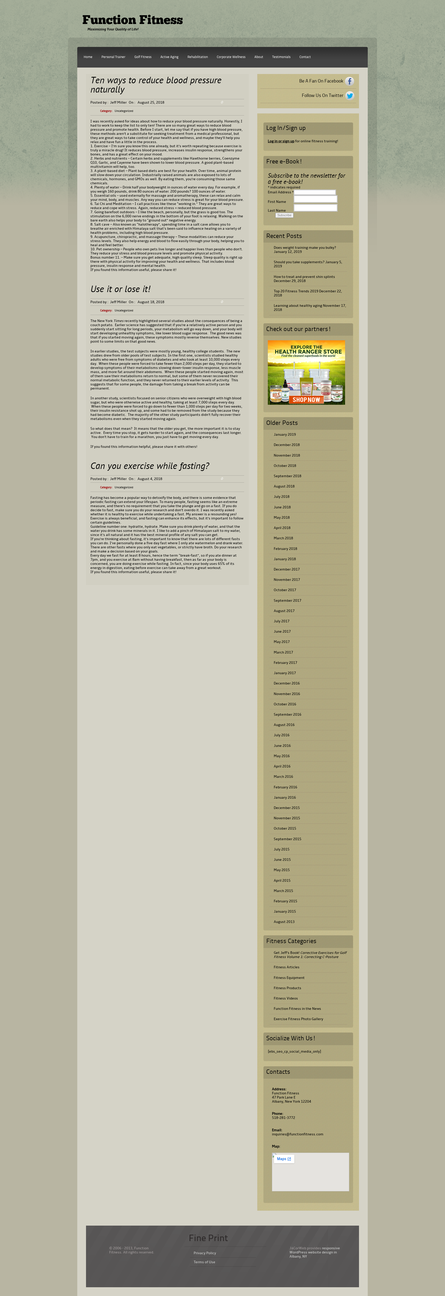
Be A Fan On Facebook (321, 81)
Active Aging (169, 57)
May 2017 (282, 642)
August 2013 (284, 922)
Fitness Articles (286, 967)
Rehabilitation (197, 57)
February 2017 (285, 663)
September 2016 (287, 714)
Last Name (277, 210)
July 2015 (281, 849)
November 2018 (287, 455)
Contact (305, 57)
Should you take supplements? (299, 262)
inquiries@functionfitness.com (297, 1134)
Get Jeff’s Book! (310, 955)
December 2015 (287, 808)
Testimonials (281, 57)
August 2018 (284, 486)
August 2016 (284, 725)
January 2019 (285, 434)
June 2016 (282, 746)
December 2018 (287, 445)
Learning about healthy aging (298, 305)
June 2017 (282, 631)
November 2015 (287, 818)
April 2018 (282, 528)
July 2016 (281, 735)
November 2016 (287, 694)
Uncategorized (124, 111)
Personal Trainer (113, 57)
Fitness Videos (286, 998)
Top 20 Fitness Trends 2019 (296, 291)
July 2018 (281, 496)
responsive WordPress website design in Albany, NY (314, 1252)
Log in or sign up (281, 141)
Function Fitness (132, 21)
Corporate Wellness (231, 57)
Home (88, 57)
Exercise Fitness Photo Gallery (298, 1019)
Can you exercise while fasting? (149, 467)
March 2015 (283, 891)
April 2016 (282, 766)
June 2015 (282, 859)
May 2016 (282, 756)
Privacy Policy (205, 1253)
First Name (277, 202)
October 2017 (285, 590)
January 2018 (285, 559)
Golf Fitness (142, 57)
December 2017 (287, 569)
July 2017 (281, 621)
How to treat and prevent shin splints (304, 277)
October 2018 (285, 466)
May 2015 (282, 870)
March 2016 (283, 776)
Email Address (281, 192)
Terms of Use (204, 1262)
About (258, 57)
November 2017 (287, 579)
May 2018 (282, 517)
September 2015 (287, 839)
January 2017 (285, 673)
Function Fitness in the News (297, 1008)
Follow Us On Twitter (322, 95)
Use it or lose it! (120, 290)
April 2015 (282, 880)
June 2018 (282, 507)
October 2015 (285, 828)
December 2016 (287, 683)
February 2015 (285, 901)
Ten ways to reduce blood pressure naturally (155, 85)
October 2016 (285, 704)
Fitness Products (287, 988)
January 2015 (285, 911)
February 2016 (285, 787)
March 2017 (283, 652)
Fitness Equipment (289, 978)
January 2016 (285, 797)
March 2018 (283, 538)
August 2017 (284, 611)
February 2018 (285, 549)
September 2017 (287, 600)
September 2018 (287, 476)
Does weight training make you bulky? (305, 247)
